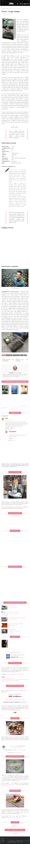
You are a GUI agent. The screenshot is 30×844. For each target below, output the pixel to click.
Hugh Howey (9, 355)
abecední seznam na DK (8, 678)
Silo (10, 8)
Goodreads (17, 674)
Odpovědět (7, 428)
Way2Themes (7, 840)
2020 (26, 679)
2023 (9, 681)
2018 (20, 679)
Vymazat (11, 428)
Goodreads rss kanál (13, 612)
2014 (7, 679)
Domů (3, 838)
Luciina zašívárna (19, 842)
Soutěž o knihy (12, 629)
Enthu (6, 418)
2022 (6, 681)
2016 (13, 679)
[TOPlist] (15, 826)
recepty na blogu (13, 746)
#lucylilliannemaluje (6, 784)
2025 (15, 681)
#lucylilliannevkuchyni (17, 747)
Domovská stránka (5, 8)
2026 (18, 681)
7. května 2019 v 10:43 (13, 432)
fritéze (19, 752)
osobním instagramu (21, 750)
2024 (12, 681)
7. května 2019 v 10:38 (9, 419)
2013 (3, 679)
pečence (15, 752)
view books (22, 658)
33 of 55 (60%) (20, 657)
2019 (23, 679)
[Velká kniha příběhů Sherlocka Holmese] (5, 647)
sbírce (14, 784)
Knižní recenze (16, 355)
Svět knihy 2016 (12, 606)
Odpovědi (8, 430)
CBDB (22, 674)
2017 (17, 679)
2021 (3, 681)
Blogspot (14, 840)
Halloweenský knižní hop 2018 (15, 623)
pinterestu (5, 785)
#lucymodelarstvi (11, 817)
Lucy (11, 654)
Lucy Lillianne (17, 372)
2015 (10, 679)
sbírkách (20, 817)
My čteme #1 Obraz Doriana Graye (16, 617)
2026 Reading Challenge (15, 652)
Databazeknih (10, 674)
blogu (13, 816)
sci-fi (22, 355)
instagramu (23, 702)
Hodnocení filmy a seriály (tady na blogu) (15, 699)
